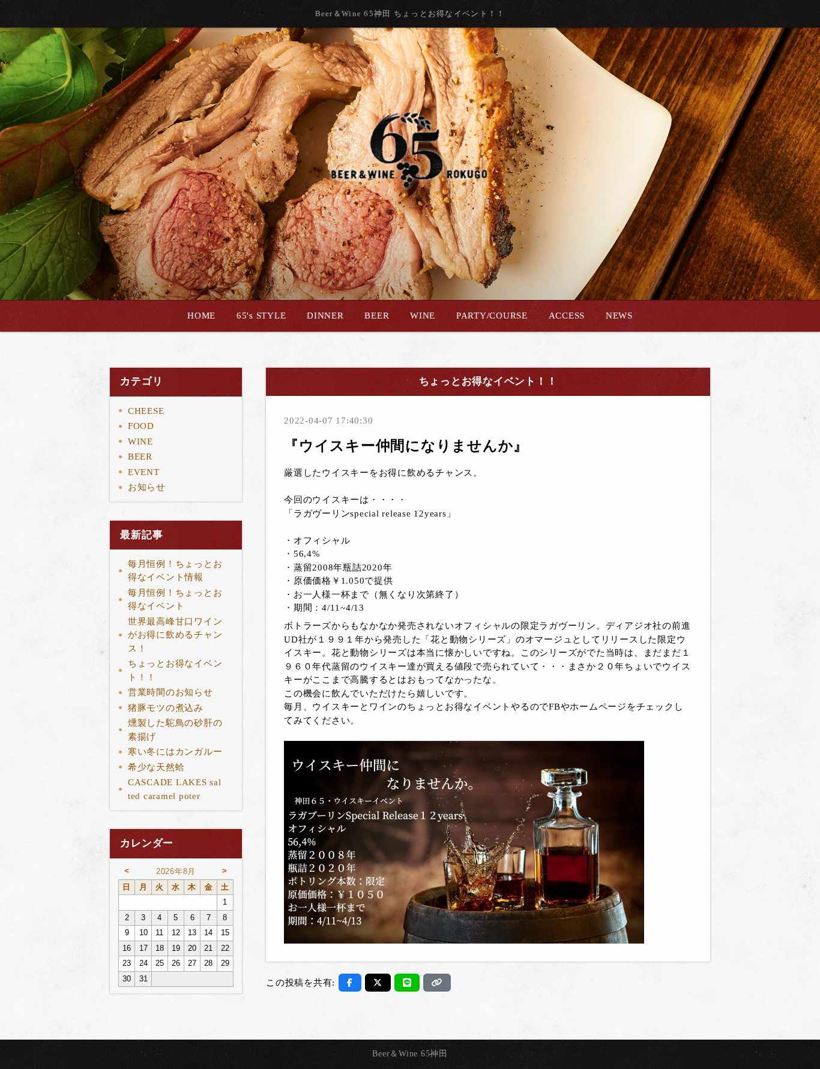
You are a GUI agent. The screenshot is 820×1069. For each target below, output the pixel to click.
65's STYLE (261, 315)
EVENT (144, 472)
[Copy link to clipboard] (437, 983)
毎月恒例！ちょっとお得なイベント (175, 599)
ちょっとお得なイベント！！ (175, 670)
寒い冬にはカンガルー (175, 751)
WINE (422, 315)
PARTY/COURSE (492, 315)
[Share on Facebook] (350, 983)
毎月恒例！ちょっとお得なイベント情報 (175, 570)
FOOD (141, 426)
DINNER (325, 315)
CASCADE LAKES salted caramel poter (175, 789)
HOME (201, 315)
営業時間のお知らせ (170, 692)
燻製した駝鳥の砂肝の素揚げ (175, 729)
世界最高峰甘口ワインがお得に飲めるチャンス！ (175, 635)
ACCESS (567, 315)
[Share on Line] (407, 983)
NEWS (619, 315)
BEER (376, 315)
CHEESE (146, 411)
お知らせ (147, 487)
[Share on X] (378, 983)
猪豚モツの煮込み (165, 708)
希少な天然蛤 (156, 767)
